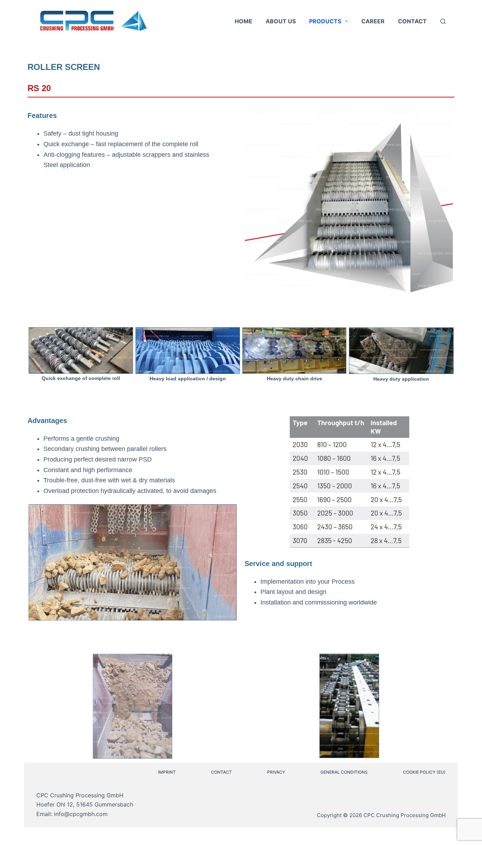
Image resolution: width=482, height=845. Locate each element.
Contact (412, 21)
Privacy (276, 772)
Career (373, 21)
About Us (281, 21)
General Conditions (344, 772)
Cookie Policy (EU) (424, 772)
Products (325, 21)
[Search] (443, 21)
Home (243, 21)
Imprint (167, 772)
